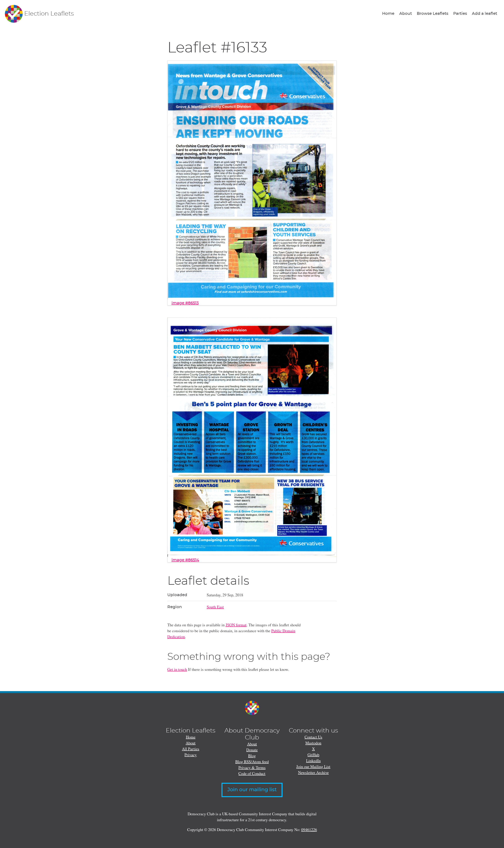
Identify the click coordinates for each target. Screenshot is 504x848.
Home (388, 14)
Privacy (190, 754)
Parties (460, 14)
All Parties (190, 748)
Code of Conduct (251, 773)
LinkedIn (313, 760)
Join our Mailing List (313, 766)
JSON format (236, 624)
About (405, 14)
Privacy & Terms (252, 767)
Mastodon (313, 743)
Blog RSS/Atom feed (252, 761)
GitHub (313, 754)
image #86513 (185, 303)
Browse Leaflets (432, 14)
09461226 (309, 829)
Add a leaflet (484, 14)
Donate (252, 749)
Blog (252, 755)
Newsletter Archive (313, 772)
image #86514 (185, 560)
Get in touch (177, 669)
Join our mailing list (252, 789)
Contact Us (313, 737)
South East (215, 607)
